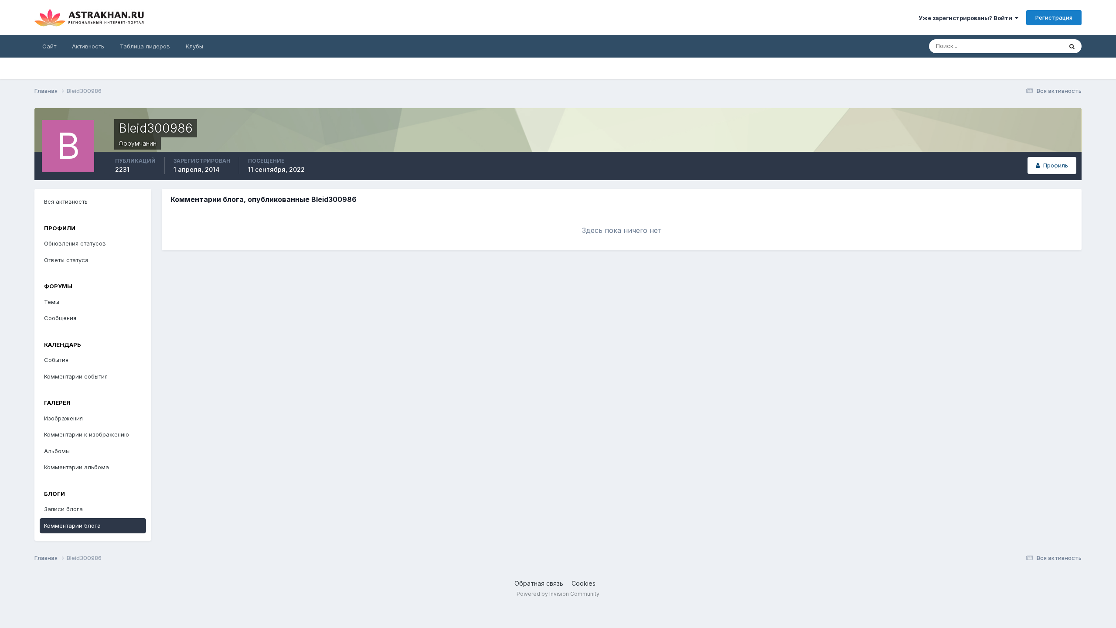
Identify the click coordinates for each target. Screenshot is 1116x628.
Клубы (194, 46)
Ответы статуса (66, 259)
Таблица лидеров (145, 46)
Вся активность (66, 201)
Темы (51, 301)
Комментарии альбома (76, 467)
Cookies (583, 583)
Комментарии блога (72, 525)
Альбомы (57, 450)
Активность (88, 46)
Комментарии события (76, 376)
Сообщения (60, 317)
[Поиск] (1072, 46)
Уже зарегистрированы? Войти (967, 17)
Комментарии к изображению (86, 434)
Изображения (63, 418)
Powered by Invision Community (558, 593)
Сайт (49, 46)
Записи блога (63, 508)
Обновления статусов (75, 243)
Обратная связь (538, 583)
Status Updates (1031, 46)
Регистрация (1053, 17)
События (56, 359)
